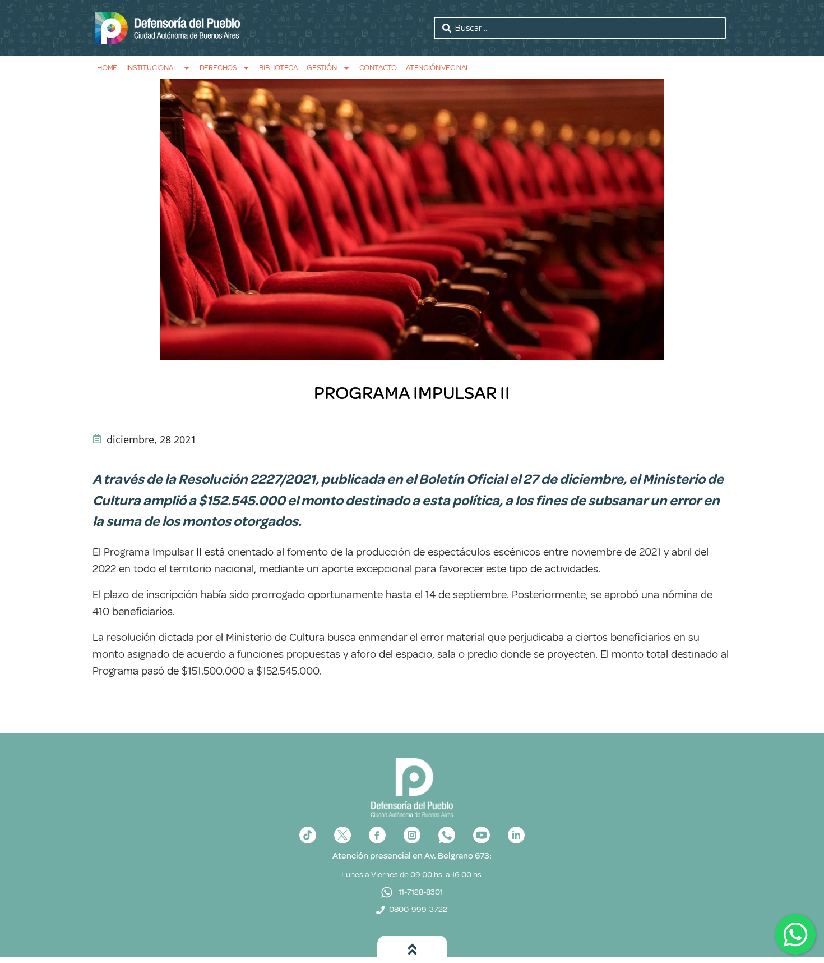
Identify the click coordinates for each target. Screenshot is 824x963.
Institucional (151, 67)
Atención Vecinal (438, 67)
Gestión (322, 67)
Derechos (218, 67)
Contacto (378, 67)
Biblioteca (278, 67)
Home (107, 67)
